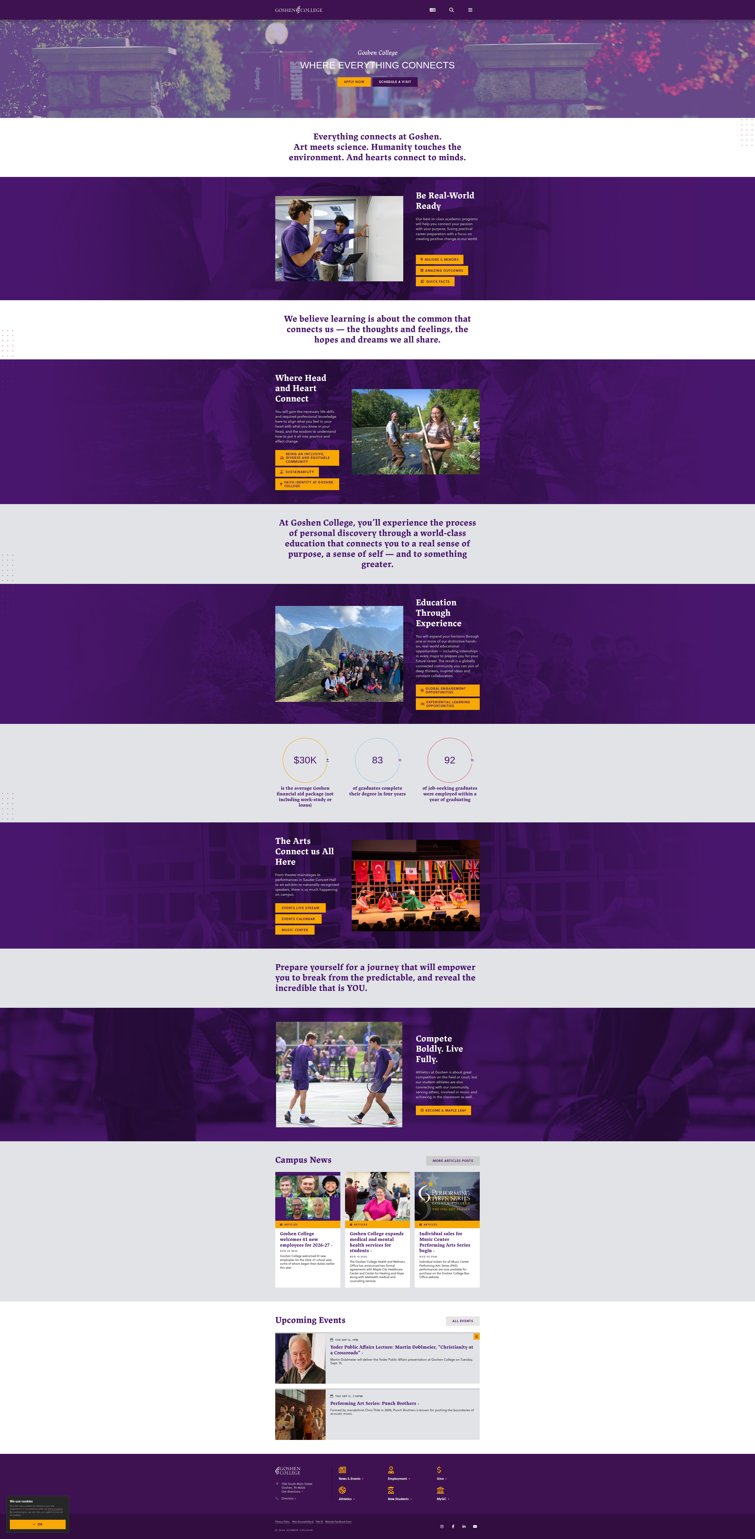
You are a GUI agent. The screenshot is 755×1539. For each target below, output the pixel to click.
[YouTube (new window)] (475, 1526)
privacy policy (55, 1508)
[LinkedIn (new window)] (464, 1526)
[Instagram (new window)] (442, 1526)
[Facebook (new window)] (453, 1526)
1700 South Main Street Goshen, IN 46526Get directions (297, 1488)
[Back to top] (298, 10)
